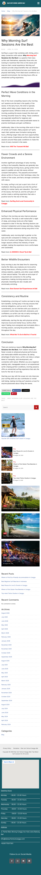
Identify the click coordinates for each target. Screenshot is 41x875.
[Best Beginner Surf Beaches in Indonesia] (20, 526)
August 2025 (5, 661)
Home (3, 11)
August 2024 (5, 704)
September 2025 (6, 657)
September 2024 (6, 700)
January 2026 (5, 641)
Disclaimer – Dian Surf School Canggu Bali (25, 748)
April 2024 (4, 720)
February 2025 (6, 684)
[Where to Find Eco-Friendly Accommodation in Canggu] (20, 498)
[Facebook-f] (11, 861)
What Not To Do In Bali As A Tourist (23, 334)
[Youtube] (23, 861)
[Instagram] (17, 861)
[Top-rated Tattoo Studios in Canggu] (6, 465)
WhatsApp (6, 393)
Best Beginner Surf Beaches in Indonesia (14, 581)
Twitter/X (26, 390)
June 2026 (4, 621)
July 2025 (4, 665)
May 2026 (4, 625)
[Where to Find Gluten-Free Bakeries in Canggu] (6, 452)
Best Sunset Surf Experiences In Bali (23, 289)
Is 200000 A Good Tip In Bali (20, 252)
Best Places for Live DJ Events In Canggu (14, 585)
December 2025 (6, 645)
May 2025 (4, 673)
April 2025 (4, 676)
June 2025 (4, 668)
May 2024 (4, 716)
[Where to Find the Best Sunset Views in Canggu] (6, 478)
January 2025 (5, 688)
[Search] (36, 407)
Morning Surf (32, 55)
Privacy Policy (7, 748)
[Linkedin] (29, 861)
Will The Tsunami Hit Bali (19, 146)
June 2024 (4, 712)
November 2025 (6, 649)
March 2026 (5, 633)
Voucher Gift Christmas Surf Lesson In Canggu (15, 438)
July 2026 (4, 617)
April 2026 (4, 629)
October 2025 (5, 653)
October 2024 (5, 696)
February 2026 (6, 637)
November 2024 (6, 692)
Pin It (14, 393)
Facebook (17, 390)
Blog (8, 11)
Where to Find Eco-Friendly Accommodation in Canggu (18, 577)
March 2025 (5, 680)
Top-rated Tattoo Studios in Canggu (12, 593)
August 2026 (5, 613)
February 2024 (6, 724)
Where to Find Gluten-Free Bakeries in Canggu (15, 589)
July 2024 (4, 708)
